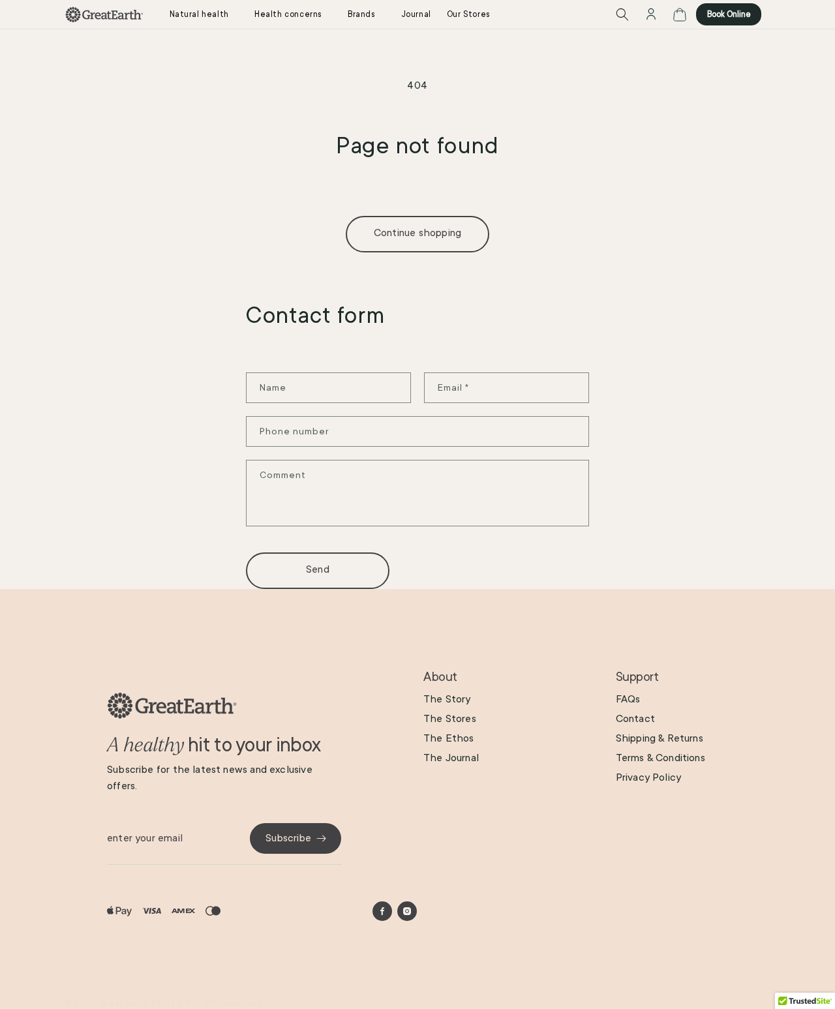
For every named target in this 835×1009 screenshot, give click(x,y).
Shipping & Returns (659, 738)
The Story (447, 699)
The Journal (451, 758)
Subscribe (288, 838)
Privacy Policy (649, 777)
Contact (635, 719)
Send (317, 569)
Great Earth (124, 1003)
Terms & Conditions (660, 758)
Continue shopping (417, 233)
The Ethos (448, 738)
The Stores (449, 719)
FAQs (628, 699)
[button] (204, 14)
